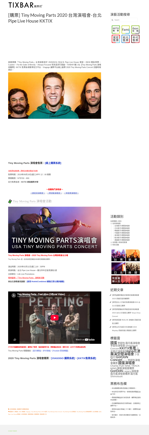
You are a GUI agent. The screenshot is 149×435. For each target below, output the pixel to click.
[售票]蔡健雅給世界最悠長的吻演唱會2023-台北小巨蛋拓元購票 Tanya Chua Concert (126, 312)
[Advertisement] (57, 42)
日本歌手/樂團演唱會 (122, 228)
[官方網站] (37, 351)
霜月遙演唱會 (132, 343)
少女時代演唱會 (124, 350)
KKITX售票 (128, 348)
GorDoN (116, 371)
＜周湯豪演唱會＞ (54, 193)
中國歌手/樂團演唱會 (122, 233)
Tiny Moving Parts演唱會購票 (84, 411)
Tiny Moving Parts (36, 411)
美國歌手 (11, 411)
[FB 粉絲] (47, 351)
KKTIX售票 (44, 411)
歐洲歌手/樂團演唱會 (122, 238)
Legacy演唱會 (131, 371)
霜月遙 (134, 373)
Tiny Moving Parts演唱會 (69, 411)
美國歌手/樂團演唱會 (23, 409)
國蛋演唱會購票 (125, 368)
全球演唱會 (13, 409)
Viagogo (28, 411)
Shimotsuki (116, 376)
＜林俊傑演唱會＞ (71, 193)
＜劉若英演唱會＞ (37, 193)
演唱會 (16, 411)
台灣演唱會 (24, 414)
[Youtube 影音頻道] (60, 351)
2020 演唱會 (22, 411)
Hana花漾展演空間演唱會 (125, 352)
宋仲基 (125, 360)
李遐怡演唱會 (117, 345)
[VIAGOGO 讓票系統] (63, 358)
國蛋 (113, 343)
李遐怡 (121, 343)
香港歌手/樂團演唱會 (122, 235)
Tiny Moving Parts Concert (55, 411)
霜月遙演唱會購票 (120, 373)
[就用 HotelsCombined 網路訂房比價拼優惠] (45, 282)
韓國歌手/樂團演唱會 (122, 230)
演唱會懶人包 (43, 414)
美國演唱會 (31, 414)
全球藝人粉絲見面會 (119, 242)
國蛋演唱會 (126, 363)
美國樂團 (36, 414)
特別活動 (115, 245)
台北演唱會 (95, 411)
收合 (120, 221)
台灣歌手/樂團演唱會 (122, 226)
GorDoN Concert (119, 358)
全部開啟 (113, 221)
